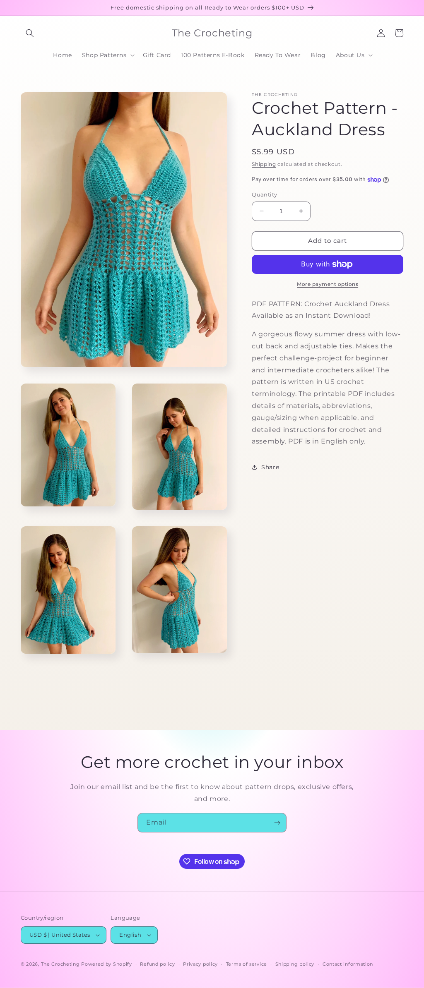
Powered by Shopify (106, 964)
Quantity (264, 194)
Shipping (264, 164)
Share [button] (270, 467)
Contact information (348, 964)
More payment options (327, 284)
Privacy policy (200, 964)
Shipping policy (295, 964)
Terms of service (246, 964)
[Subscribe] (277, 822)
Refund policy (157, 964)
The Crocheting (60, 964)
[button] (30, 33)
